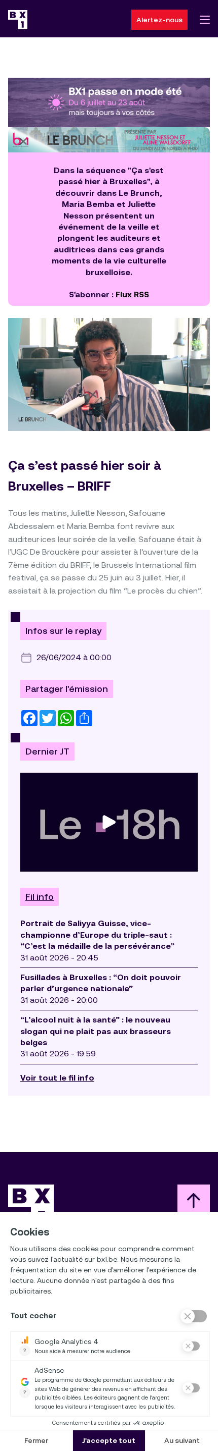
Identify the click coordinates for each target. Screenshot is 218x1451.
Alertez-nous (159, 20)
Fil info (39, 896)
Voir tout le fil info (57, 1078)
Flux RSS (132, 294)
